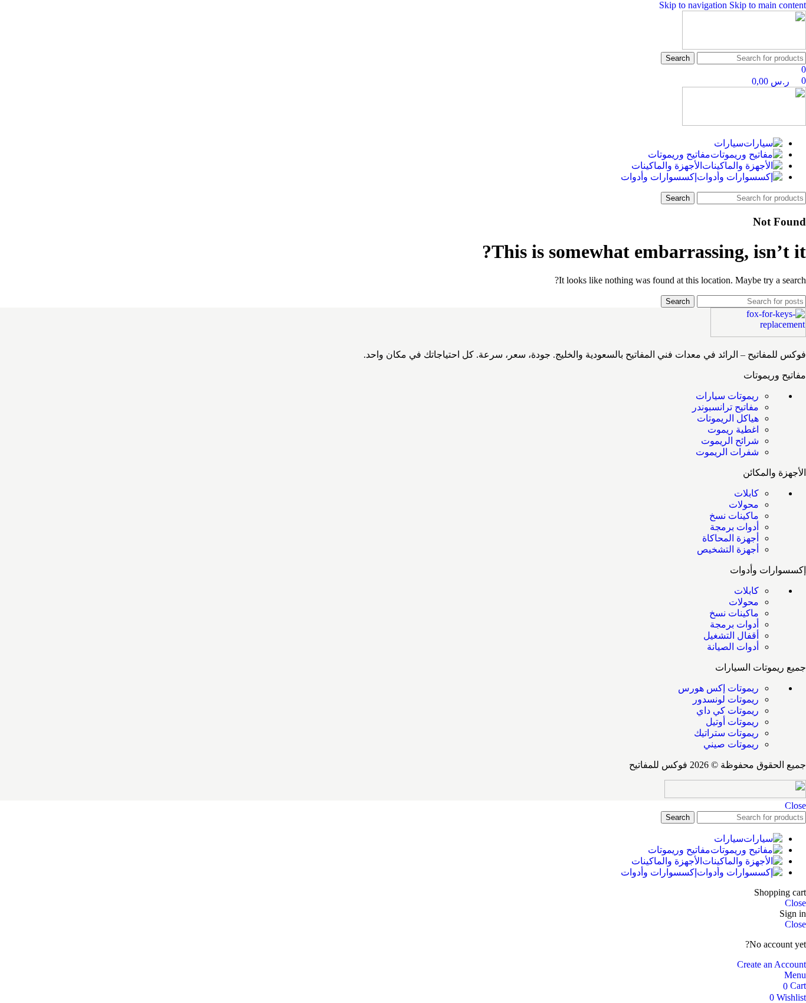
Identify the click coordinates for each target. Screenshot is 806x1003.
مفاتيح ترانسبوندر (725, 407)
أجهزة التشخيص (728, 549)
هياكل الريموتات (728, 418)
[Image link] (758, 334)
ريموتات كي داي (727, 710)
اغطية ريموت (733, 429)
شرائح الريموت (730, 441)
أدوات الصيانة (733, 647)
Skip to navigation (694, 5)
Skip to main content (767, 5)
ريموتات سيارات (727, 396)
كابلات (746, 493)
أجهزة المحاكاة (730, 538)
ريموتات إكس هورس (718, 688)
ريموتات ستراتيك (726, 733)
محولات (744, 504)
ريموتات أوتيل (732, 722)
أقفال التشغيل (731, 635)
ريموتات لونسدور (726, 699)
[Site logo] (744, 46)
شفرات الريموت (727, 452)
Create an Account (771, 964)
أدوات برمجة (734, 527)
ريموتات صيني (731, 744)
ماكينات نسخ (734, 516)
